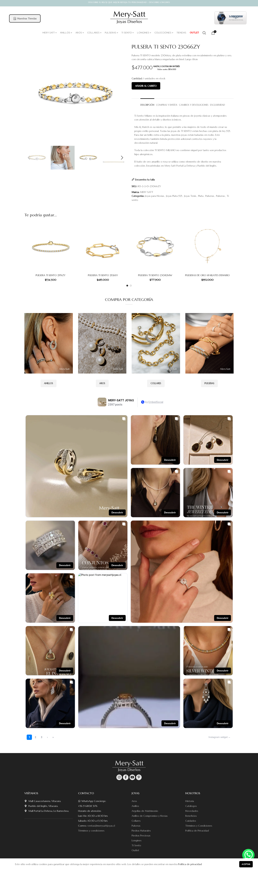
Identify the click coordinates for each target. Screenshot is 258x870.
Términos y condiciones (91, 830)
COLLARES (156, 383)
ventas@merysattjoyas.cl (101, 825)
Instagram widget (218, 737)
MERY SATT (146, 192)
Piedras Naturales (141, 830)
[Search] (204, 32)
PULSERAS (209, 383)
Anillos (135, 806)
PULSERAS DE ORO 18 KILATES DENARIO (207, 275)
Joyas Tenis (190, 195)
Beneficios (191, 815)
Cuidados (190, 820)
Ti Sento (136, 845)
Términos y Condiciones (198, 825)
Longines (136, 840)
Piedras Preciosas (141, 835)
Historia (189, 801)
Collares (136, 820)
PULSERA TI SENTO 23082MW (155, 275)
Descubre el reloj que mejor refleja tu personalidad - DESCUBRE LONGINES (129, 2)
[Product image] (50, 246)
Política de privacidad (190, 864)
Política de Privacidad (197, 830)
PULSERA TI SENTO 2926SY (103, 275)
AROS (102, 383)
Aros (134, 801)
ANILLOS (48, 383)
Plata (200, 195)
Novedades (191, 810)
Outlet (135, 850)
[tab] (147, 103)
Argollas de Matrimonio (145, 810)
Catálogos (191, 806)
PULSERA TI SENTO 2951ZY (50, 275)
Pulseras (209, 195)
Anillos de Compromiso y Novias (150, 815)
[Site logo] (129, 17)
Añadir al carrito (146, 85)
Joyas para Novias (154, 195)
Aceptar (246, 864)
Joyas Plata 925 (174, 195)
